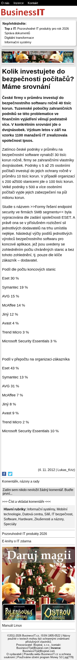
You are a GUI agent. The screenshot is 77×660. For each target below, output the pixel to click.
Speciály (10, 524)
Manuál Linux (12, 625)
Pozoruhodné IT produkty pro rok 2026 (37, 28)
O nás (5, 3)
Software (10, 519)
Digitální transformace (19, 37)
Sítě (47, 514)
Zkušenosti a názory (48, 519)
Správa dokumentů (17, 33)
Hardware (25, 519)
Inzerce (19, 3)
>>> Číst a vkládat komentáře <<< (26, 501)
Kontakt (33, 3)
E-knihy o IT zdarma (16, 541)
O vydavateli (14, 654)
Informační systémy (18, 42)
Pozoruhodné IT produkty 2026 (24, 534)
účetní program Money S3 (47, 657)
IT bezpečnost (62, 514)
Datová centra (32, 514)
